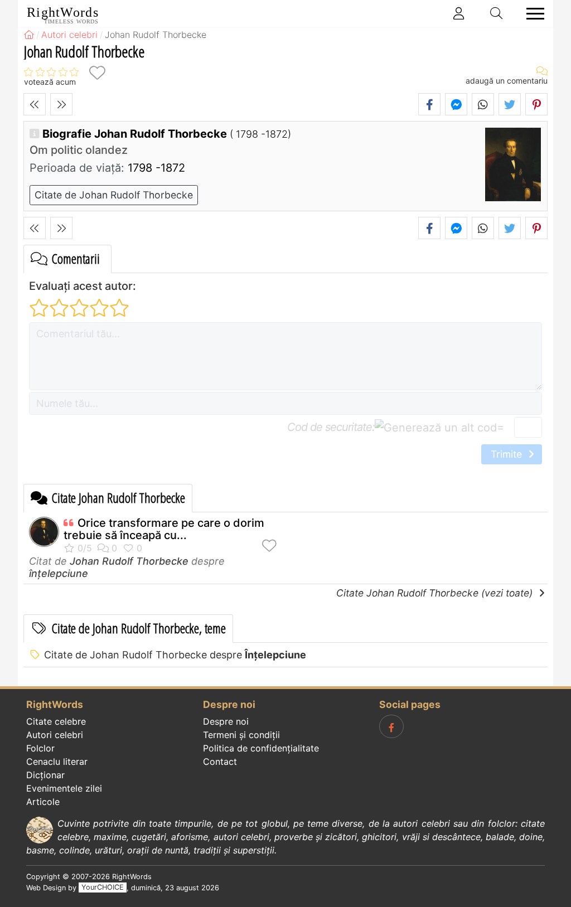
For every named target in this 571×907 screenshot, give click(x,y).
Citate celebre (56, 721)
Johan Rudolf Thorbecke (129, 561)
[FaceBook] (391, 726)
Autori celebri (54, 734)
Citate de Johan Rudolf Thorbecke (114, 195)
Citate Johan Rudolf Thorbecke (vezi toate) (435, 593)
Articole (43, 801)
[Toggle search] (496, 13)
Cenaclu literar (57, 761)
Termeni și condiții (241, 734)
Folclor (40, 748)
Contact (220, 761)
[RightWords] (29, 34)
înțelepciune (58, 573)
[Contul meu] (458, 13)
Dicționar (45, 774)
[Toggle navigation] (532, 14)
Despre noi (226, 721)
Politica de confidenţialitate (261, 748)
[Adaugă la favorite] (97, 72)
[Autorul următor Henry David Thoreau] (61, 104)
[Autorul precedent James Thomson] (34, 104)
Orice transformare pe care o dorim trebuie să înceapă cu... (164, 529)
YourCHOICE (102, 888)
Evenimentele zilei (64, 788)
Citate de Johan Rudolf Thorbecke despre (175, 655)
